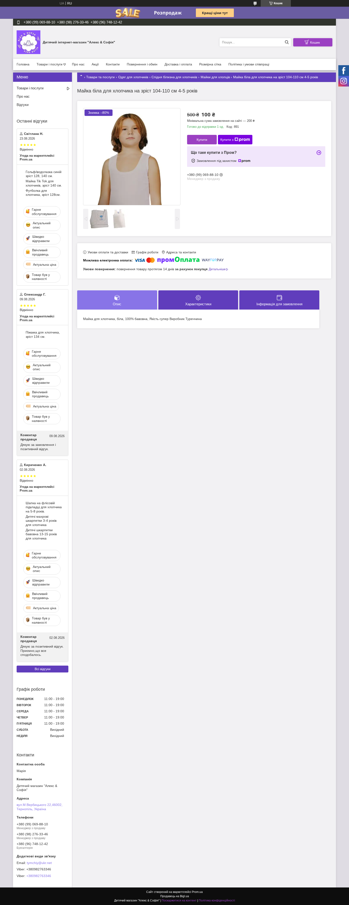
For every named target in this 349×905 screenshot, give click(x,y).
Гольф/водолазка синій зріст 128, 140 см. (43, 174)
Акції (95, 64)
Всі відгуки (43, 669)
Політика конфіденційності (217, 900)
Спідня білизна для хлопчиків (174, 77)
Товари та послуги (100, 77)
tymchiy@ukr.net (39, 863)
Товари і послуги (49, 64)
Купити (202, 140)
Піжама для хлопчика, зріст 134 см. (43, 334)
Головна (23, 64)
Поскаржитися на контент (179, 900)
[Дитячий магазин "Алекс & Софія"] (28, 42)
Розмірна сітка (210, 64)
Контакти (113, 64)
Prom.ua (197, 892)
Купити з (226, 140)
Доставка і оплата (178, 64)
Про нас (78, 64)
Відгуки (22, 105)
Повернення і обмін (142, 64)
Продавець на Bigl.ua (174, 896)
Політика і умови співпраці (248, 64)
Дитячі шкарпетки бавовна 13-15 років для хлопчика (41, 534)
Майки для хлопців (215, 77)
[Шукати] (287, 42)
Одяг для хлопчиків (133, 77)
